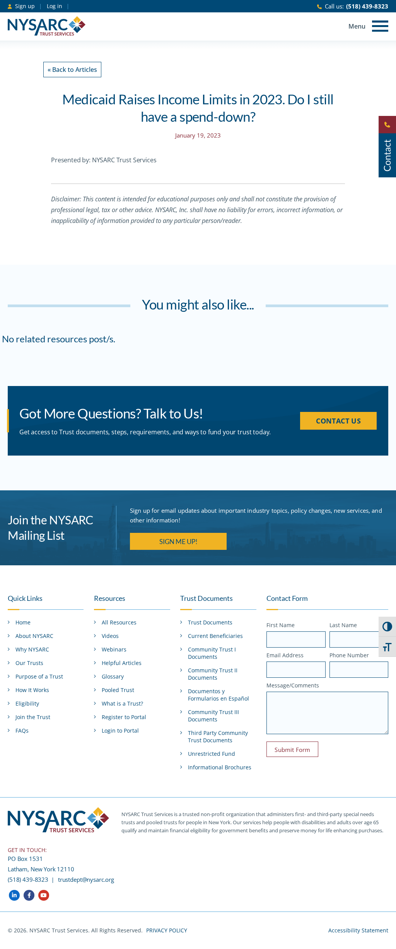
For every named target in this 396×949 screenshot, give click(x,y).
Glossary (113, 676)
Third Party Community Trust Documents (218, 736)
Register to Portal (124, 717)
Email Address (285, 655)
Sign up (25, 6)
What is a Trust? (122, 703)
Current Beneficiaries (215, 635)
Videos (110, 635)
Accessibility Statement (358, 930)
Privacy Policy (166, 930)
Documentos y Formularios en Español (218, 694)
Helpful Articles (122, 663)
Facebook (29, 895)
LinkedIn (14, 895)
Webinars (114, 649)
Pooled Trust (118, 690)
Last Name (343, 625)
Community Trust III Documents (213, 715)
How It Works (32, 690)
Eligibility (27, 703)
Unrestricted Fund (211, 753)
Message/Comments (292, 685)
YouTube (43, 895)
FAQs (22, 730)
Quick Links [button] (25, 598)
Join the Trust (32, 717)
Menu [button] (356, 26)
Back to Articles (72, 69)
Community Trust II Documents (212, 674)
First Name (280, 625)
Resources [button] (109, 598)
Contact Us (338, 420)
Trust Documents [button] (206, 598)
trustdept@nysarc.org (86, 879)
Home (23, 622)
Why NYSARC (32, 649)
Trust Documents (210, 622)
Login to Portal (120, 730)
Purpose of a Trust (39, 676)
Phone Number (349, 655)
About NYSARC (34, 635)
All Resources (119, 622)
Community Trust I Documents (212, 653)
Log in (54, 6)
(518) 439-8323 (367, 6)
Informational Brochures (219, 767)
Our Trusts (29, 663)
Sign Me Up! (178, 541)
